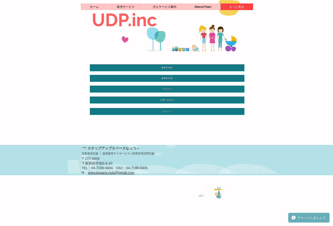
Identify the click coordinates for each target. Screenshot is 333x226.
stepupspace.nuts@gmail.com (111, 173)
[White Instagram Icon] (239, 212)
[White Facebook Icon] (232, 212)
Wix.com (112, 213)
